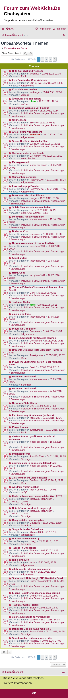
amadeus (34, 73)
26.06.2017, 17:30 (52, 522)
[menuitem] (10, 28)
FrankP (33, 367)
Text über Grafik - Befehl (25, 605)
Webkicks (35, 134)
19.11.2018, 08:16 (49, 198)
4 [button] (50, 59)
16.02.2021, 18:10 (48, 101)
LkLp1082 (35, 522)
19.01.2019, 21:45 (56, 189)
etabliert (34, 619)
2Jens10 (34, 143)
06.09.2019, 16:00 (52, 155)
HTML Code (18, 272)
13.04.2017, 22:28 (48, 550)
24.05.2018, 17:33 (53, 340)
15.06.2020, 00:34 (49, 110)
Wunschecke (28, 158)
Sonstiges (26, 384)
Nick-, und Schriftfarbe (24, 403)
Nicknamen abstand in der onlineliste (33, 243)
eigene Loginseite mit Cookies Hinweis (34, 338)
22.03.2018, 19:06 (55, 429)
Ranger (33, 198)
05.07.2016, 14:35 (55, 631)
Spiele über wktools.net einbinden (31, 207)
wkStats (25, 104)
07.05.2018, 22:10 (49, 367)
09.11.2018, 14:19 (46, 210)
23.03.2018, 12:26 (52, 418)
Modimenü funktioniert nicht (28, 216)
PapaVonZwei (37, 179)
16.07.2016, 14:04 (50, 619)
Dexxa (33, 595)
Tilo (32, 122)
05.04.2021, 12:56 (52, 92)
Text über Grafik (21, 302)
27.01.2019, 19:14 (56, 179)
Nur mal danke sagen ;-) (25, 538)
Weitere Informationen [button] (17, 683)
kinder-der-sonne (38, 165)
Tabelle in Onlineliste (24, 547)
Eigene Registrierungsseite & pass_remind (36, 593)
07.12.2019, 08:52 (45, 122)
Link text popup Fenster (25, 186)
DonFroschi (36, 340)
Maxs (33, 304)
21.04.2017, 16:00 (48, 541)
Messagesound (20, 162)
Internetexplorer (21, 453)
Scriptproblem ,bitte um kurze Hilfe (32, 638)
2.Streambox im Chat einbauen (29, 477)
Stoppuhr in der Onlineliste (27, 529)
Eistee (33, 550)
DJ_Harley (35, 155)
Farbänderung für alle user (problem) (33, 415)
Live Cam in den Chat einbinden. (30, 80)
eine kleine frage (21, 314)
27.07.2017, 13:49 (18, 513)
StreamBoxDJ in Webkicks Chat (30, 141)
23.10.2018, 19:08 (52, 234)
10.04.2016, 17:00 (51, 640)
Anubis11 (34, 640)
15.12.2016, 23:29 (47, 562)
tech (32, 489)
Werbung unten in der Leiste (28, 153)
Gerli (32, 292)
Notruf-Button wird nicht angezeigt (31, 508)
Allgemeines (27, 85)
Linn (32, 210)
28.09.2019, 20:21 (50, 143)
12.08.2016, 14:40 (48, 607)
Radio (24, 76)
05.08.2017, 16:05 (46, 489)
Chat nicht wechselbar (24, 89)
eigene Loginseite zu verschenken (31, 617)
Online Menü (19, 120)
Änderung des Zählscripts (26, 98)
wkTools (25, 95)
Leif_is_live (36, 83)
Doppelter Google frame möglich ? (31, 628)
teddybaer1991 (37, 246)
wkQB (24, 492)
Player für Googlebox (24, 328)
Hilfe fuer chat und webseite (27, 71)
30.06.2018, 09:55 (46, 292)
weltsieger (35, 92)
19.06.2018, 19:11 (47, 304)
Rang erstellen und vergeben (28, 520)
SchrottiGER (36, 631)
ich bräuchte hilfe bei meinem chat (31, 569)
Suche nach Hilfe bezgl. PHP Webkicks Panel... (38, 578)
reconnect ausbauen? (24, 376)
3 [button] (46, 59)
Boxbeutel (35, 331)
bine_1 (33, 541)
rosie (32, 562)
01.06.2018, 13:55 (52, 331)
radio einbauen (20, 559)
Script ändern (19, 258)
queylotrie (35, 234)
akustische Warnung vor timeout (30, 108)
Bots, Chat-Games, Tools (34, 213)
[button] (55, 59)
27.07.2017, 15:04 (18, 501)
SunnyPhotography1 (40, 581)
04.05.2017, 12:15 (47, 532)
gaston (33, 110)
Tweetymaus (36, 355)
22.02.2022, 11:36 (51, 73)
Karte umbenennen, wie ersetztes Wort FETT (37, 496)
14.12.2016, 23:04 (47, 571)
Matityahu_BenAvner (41, 499)
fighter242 (35, 418)
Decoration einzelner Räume (28, 195)
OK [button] (34, 693)
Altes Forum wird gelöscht (27, 132)
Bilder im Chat (20, 231)
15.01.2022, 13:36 (53, 83)
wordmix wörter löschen (25, 487)
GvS (32, 406)
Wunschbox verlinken (24, 177)
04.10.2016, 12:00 (48, 595)
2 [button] (42, 59)
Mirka (33, 532)
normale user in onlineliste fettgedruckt (34, 463)
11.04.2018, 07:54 (46, 406)
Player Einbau (20, 427)
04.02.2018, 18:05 (56, 456)
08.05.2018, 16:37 (55, 355)
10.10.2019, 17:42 (52, 134)
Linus (33, 101)
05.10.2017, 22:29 (53, 480)
